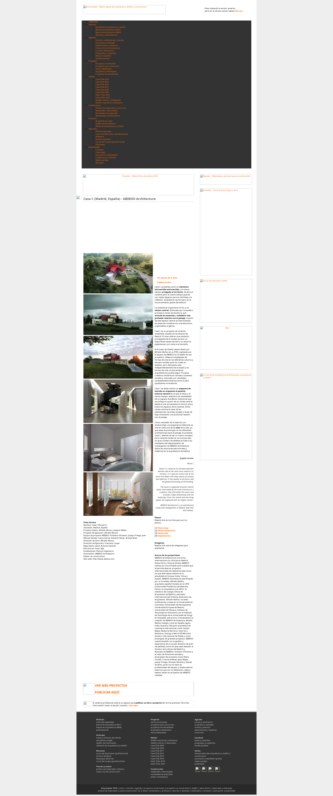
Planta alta (163, 533)
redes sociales (201, 761)
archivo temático (103, 756)
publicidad (199, 763)
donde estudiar (201, 745)
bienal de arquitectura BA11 (108, 724)
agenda (138, 788)
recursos (176, 790)
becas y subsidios (202, 740)
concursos (199, 732)
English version (164, 282)
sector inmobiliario (159, 776)
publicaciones (102, 730)
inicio (121, 788)
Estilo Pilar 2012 (158, 763)
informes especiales (105, 722)
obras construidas (159, 722)
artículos (166, 790)
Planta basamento (166, 530)
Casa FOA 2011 (157, 750)
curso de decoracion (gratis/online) (112, 753)
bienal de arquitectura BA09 (108, 727)
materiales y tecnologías (162, 771)
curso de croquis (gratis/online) (110, 761)
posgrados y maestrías (205, 743)
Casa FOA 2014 (157, 758)
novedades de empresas (162, 774)
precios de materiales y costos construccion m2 (119, 790)
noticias (129, 788)
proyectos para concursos (162, 724)
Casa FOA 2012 (157, 753)
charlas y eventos (202, 727)
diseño (195, 788)
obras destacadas (158, 732)
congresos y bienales (204, 724)
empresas (227, 788)
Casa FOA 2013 (157, 756)
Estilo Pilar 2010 (158, 761)
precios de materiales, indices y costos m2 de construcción (110, 770)
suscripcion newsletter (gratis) (208, 758)
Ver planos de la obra (167, 277)
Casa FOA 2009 (157, 745)
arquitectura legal (104, 740)
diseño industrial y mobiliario (164, 740)
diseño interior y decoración (163, 743)
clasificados (196, 790)
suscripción (218, 790)
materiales (216, 788)
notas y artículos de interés (108, 737)
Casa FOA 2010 (157, 748)
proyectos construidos (154, 788)
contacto (207, 790)
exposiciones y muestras (206, 730)
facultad (185, 790)
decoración (205, 788)
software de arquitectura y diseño (111, 745)
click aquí (133, 705)
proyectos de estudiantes (162, 727)
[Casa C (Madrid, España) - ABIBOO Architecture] (118, 292)
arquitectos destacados (161, 730)
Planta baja (163, 528)
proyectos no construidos (178, 788)
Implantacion (164, 535)
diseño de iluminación (106, 743)
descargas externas (105, 758)
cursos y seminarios (203, 722)
